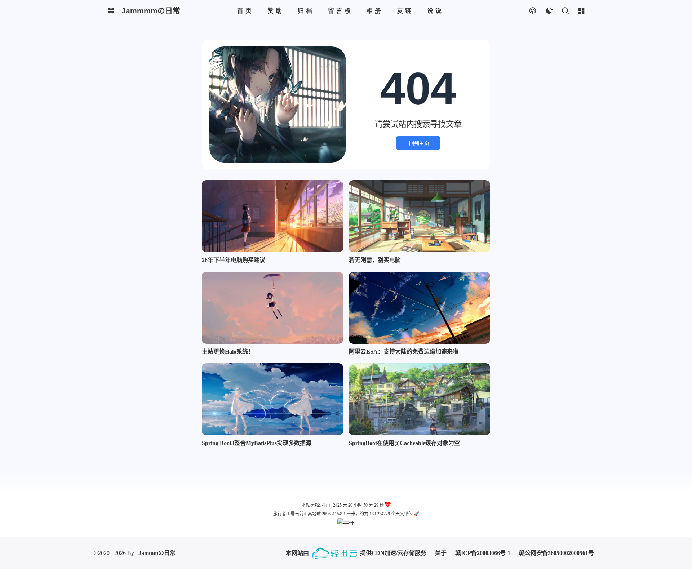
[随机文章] (532, 11)
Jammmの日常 (157, 553)
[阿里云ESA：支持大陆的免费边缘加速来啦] (419, 308)
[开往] (346, 521)
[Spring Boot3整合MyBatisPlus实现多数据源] (272, 399)
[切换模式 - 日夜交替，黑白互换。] (548, 11)
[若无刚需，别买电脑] (419, 216)
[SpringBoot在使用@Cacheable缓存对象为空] (419, 399)
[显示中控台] (581, 11)
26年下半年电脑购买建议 (233, 260)
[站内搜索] (565, 11)
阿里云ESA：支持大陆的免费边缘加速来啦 (403, 351)
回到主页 (419, 143)
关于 (441, 553)
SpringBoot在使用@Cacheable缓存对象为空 (404, 443)
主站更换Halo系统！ (228, 351)
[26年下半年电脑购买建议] (272, 216)
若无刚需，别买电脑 (375, 260)
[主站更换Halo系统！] (272, 308)
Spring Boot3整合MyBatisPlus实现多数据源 (256, 443)
